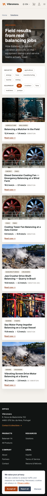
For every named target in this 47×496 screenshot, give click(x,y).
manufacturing (29, 75)
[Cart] (34, 4)
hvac (17, 75)
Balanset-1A (7, 438)
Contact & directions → (12, 425)
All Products (7, 443)
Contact (5, 463)
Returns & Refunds (33, 463)
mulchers (9, 90)
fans (37, 86)
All (19, 70)
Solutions (29, 438)
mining (17, 80)
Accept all (11, 489)
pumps (20, 90)
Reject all (25, 489)
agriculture (29, 70)
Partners (5, 459)
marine (8, 80)
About (4, 455)
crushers (28, 86)
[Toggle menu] (44, 4)
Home (4, 15)
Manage (37, 489)
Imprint (29, 455)
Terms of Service (33, 459)
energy (8, 75)
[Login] (39, 4)
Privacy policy (23, 483)
